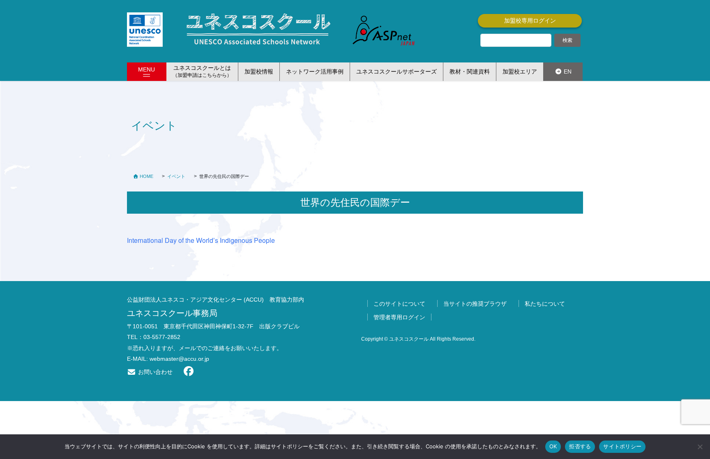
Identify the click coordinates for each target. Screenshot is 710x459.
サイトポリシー (622, 446)
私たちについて (545, 303)
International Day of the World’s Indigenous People (201, 240)
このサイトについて (399, 303)
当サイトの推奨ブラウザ (475, 303)
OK (553, 446)
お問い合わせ (154, 372)
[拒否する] (700, 447)
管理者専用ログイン (399, 317)
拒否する (580, 446)
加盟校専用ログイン (530, 20)
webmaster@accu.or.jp (179, 358)
